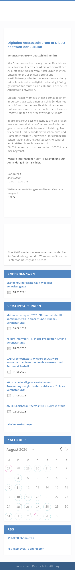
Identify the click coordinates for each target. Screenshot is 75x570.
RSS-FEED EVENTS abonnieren (25, 548)
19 (27, 497)
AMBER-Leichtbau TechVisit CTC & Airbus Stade (36, 406)
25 (18, 507)
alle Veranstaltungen (20, 424)
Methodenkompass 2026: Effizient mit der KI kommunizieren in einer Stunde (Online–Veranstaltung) (34, 318)
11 (18, 488)
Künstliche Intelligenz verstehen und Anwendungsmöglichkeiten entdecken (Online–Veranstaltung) (36, 386)
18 (18, 497)
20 (37, 497)
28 (47, 506)
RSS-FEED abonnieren (20, 538)
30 (37, 468)
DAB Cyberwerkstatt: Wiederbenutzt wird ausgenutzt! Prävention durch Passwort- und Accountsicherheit (35, 362)
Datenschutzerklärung (45, 566)
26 (27, 507)
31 (47, 468)
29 (27, 468)
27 (8, 468)
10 (8, 488)
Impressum (22, 566)
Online (11, 197)
